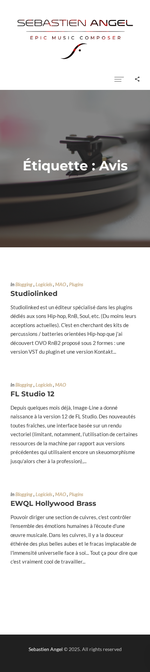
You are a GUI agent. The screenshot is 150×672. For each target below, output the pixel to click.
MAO (60, 284)
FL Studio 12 (32, 394)
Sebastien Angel (46, 649)
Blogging (23, 284)
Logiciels (44, 284)
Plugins (76, 284)
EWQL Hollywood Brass (53, 503)
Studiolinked (34, 293)
